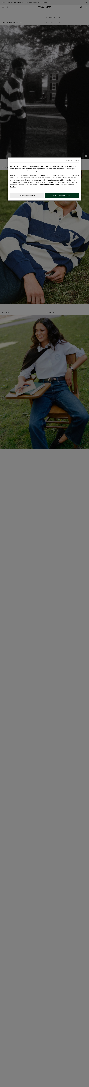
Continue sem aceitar (72, 160)
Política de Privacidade (54, 184)
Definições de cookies (27, 195)
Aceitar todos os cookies (62, 195)
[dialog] (44, 179)
